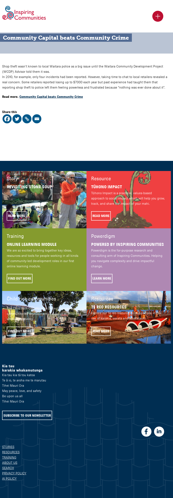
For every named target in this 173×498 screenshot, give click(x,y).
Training (9, 457)
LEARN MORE (101, 278)
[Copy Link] (26, 118)
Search (8, 468)
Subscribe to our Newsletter (27, 415)
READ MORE (16, 216)
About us (9, 463)
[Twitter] (17, 118)
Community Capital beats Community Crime (51, 96)
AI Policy (9, 478)
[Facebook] (7, 118)
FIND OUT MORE (19, 278)
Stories (8, 447)
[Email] (36, 118)
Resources (11, 452)
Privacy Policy (14, 473)
